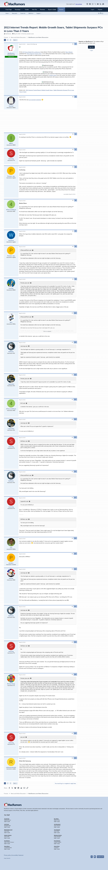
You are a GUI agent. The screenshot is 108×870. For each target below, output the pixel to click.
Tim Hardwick (57, 829)
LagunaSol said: (24, 501)
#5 (75, 167)
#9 (75, 279)
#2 (75, 96)
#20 (75, 569)
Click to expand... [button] (47, 331)
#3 (75, 134)
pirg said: (23, 737)
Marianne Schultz (58, 835)
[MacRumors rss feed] (100, 4)
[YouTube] (98, 4)
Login (91, 50)
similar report (52, 75)
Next (15, 40)
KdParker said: (24, 441)
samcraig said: (24, 346)
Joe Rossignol (57, 824)
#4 (75, 149)
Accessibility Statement (17, 855)
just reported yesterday (35, 99)
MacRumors (8, 33)
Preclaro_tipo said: (25, 283)
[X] (95, 4)
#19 (75, 553)
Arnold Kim (6, 818)
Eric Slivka (56, 818)
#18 (75, 538)
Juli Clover (6, 824)
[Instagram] (92, 4)
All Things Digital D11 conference (31, 52)
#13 (75, 399)
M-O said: (23, 403)
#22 (75, 642)
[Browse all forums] (99, 13)
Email (5, 821)
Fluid (5, 858)
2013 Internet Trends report (34, 53)
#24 (75, 733)
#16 (75, 471)
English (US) (100, 856)
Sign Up (91, 47)
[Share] (72, 44)
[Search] (101, 13)
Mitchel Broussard (8, 829)
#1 (75, 44)
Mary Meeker (69, 52)
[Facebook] (90, 4)
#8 (75, 246)
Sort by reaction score (28, 33)
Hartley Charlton (7, 835)
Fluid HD (8, 858)
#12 (75, 374)
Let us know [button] (79, 4)
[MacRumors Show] (87, 4)
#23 (75, 674)
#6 (75, 200)
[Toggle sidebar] (103, 13)
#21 (75, 606)
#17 (75, 497)
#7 (75, 231)
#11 (75, 342)
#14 (75, 419)
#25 (75, 758)
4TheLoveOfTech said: (26, 250)
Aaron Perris (56, 846)
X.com (8, 821)
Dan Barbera (7, 840)
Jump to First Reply (31, 44)
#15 (75, 437)
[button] (17, 10)
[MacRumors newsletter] (103, 4)
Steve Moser (7, 846)
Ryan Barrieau (57, 840)
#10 (75, 313)
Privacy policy (7, 855)
